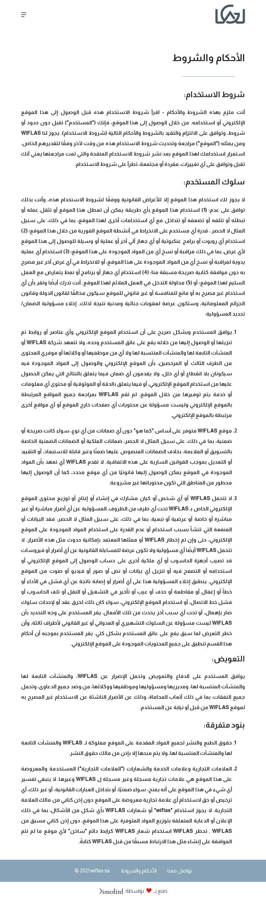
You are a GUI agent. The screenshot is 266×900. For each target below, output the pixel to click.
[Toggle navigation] (25, 14)
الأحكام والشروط (139, 870)
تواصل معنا (179, 870)
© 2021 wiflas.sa (92, 870)
